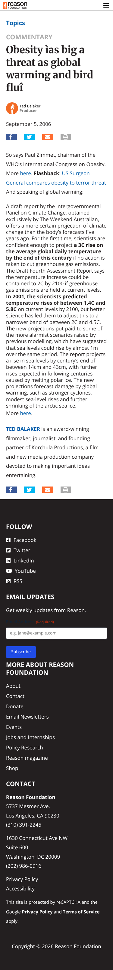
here (25, 173)
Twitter (22, 550)
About (13, 685)
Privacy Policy (22, 879)
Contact (15, 696)
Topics (15, 23)
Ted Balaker (23, 428)
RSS (18, 581)
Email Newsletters (27, 716)
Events (14, 726)
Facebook (25, 539)
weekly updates (34, 610)
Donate (15, 706)
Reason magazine (27, 757)
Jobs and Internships (30, 737)
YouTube (25, 570)
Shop (12, 768)
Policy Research (24, 747)
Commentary (29, 37)
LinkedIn (24, 560)
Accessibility (20, 888)
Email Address (30, 622)
